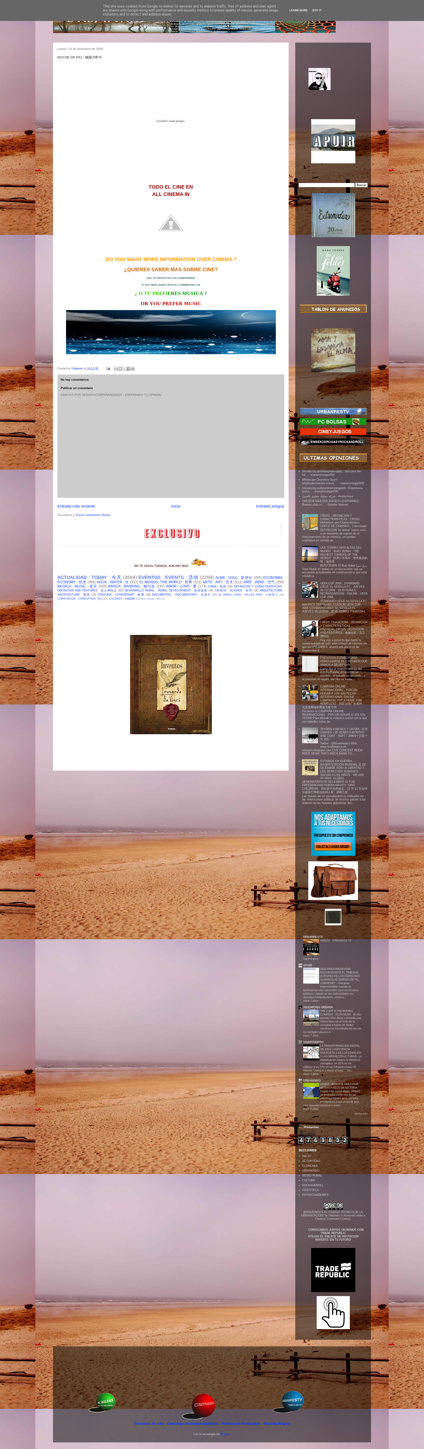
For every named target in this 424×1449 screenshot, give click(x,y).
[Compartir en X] (124, 369)
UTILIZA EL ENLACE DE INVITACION (333, 1236)
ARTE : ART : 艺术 (218, 582)
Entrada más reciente (76, 506)
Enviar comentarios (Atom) (93, 515)
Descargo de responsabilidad (193, 1423)
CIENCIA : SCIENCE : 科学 (233, 590)
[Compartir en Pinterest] (133, 369)
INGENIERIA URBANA (318, 1007)
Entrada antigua (270, 506)
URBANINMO (312, 1080)
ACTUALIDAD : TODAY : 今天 (89, 577)
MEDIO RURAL (312, 1175)
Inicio (175, 506)
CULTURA (308, 1180)
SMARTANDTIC (313, 1042)
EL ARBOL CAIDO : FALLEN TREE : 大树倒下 (248, 594)
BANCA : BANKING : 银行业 (131, 586)
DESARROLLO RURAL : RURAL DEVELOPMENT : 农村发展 (166, 590)
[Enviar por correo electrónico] (116, 369)
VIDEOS (325, 940)
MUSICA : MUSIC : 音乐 (77, 586)
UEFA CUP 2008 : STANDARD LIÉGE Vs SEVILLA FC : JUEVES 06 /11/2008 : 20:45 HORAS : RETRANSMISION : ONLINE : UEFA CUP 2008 (343, 590)
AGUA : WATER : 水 (113, 582)
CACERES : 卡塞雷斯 (122, 598)
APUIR (307, 965)
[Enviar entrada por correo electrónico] (108, 368)
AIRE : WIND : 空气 (259, 582)
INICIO (306, 1156)
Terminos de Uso (149, 1423)
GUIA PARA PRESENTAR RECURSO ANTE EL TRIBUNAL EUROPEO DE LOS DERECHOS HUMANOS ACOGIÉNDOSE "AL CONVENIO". (340, 976)
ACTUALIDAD (311, 1161)
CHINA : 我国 (217, 586)
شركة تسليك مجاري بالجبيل (318, 496)
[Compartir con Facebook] (128, 369)
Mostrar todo (361, 1113)
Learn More (298, 10)
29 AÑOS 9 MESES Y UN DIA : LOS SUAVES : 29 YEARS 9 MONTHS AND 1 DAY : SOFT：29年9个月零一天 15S (343, 734)
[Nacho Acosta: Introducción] (333, 86)
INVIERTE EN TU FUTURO (333, 1239)
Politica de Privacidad (241, 1423)
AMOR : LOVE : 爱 (181, 586)
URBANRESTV (313, 937)
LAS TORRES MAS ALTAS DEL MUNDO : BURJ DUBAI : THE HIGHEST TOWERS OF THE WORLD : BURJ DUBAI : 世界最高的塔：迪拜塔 (343, 554)
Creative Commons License (332, 1218)
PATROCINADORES (315, 1195)
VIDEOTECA (310, 1190)
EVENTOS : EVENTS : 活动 (168, 577)
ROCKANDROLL (313, 1185)
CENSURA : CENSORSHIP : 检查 (121, 594)
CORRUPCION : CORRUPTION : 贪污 (80, 598)
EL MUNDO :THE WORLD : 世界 (165, 582)
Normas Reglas (276, 1423)
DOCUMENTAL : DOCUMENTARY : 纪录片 (181, 594)
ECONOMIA (310, 1165)
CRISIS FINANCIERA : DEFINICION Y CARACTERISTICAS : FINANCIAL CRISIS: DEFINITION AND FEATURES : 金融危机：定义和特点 (343, 629)
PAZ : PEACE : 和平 (151, 599)
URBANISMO (311, 1170)
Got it (317, 10)
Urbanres (334, 1215)
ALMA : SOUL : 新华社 (234, 578)
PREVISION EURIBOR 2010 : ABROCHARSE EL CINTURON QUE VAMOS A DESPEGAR (343, 661)
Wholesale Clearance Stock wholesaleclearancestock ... (320, 481)
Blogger (225, 1434)
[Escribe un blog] (120, 369)
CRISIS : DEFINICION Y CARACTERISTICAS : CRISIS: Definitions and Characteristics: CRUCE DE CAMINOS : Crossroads (343, 521)
